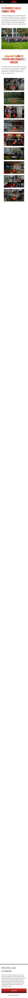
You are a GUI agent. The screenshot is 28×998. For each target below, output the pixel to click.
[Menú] (2, 2)
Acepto (14, 991)
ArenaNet (14, 2)
